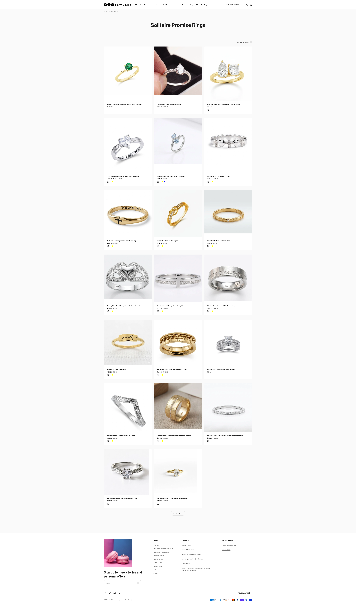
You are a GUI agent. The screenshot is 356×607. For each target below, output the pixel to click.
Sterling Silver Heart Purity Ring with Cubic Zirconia (123, 306)
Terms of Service (159, 555)
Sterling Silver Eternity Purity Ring (218, 176)
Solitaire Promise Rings (114, 11)
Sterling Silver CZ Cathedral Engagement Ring (122, 498)
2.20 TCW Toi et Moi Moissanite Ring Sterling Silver (223, 104)
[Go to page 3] (173, 513)
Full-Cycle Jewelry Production (163, 548)
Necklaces (166, 5)
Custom (176, 5)
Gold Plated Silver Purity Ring (116, 369)
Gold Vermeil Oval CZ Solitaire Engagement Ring (172, 498)
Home (105, 11)
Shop (137, 5)
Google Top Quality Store (230, 545)
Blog (191, 5)
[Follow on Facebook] (105, 593)
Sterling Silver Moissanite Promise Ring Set (221, 369)
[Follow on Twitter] (110, 593)
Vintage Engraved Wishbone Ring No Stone (121, 435)
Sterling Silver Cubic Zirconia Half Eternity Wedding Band (225, 435)
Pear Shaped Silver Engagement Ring (169, 104)
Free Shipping (158, 559)
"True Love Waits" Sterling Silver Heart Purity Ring (123, 176)
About (156, 573)
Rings (146, 5)
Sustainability (226, 550)
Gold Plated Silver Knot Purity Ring (168, 241)
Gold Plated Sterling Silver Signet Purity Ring (121, 241)
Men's (184, 5)
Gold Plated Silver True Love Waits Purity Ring (172, 369)
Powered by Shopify (126, 600)
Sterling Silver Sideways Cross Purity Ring (170, 306)
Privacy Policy (158, 566)
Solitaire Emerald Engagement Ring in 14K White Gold (124, 104)
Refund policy (158, 562)
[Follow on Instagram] (114, 593)
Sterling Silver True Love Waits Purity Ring (221, 306)
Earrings (156, 5)
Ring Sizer (157, 545)
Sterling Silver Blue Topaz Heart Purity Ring (171, 176)
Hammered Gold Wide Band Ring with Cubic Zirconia (174, 435)
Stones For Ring (201, 5)
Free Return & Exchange (161, 552)
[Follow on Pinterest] (119, 593)
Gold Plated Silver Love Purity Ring (218, 241)
